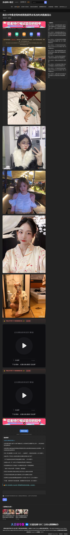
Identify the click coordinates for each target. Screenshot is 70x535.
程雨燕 (9, 17)
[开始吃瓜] (24, 35)
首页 (12, 6)
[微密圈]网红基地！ (43, 6)
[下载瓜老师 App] (28, 2)
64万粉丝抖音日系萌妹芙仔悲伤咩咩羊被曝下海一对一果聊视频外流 (57, 41)
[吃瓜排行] (9, 35)
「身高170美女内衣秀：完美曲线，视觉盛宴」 (15, 468)
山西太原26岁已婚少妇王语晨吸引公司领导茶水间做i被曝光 (57, 75)
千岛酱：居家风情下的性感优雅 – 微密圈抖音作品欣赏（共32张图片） (21, 480)
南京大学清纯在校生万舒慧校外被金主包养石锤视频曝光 (9, 517)
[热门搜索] (38, 35)
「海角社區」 (13, 39)
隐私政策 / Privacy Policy (53, 534)
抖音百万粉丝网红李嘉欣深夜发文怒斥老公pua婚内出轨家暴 (18, 471)
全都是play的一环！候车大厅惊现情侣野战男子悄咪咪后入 (18, 462)
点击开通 (28, 320)
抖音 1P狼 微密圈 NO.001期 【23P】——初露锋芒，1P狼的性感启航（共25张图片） (24, 453)
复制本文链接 (24, 431)
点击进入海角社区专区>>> (9, 440)
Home (5, 10)
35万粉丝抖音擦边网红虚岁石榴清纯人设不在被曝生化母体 (18, 474)
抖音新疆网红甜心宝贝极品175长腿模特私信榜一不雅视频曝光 (19, 465)
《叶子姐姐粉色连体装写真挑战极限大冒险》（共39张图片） (18, 459)
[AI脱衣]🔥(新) (17, 6)
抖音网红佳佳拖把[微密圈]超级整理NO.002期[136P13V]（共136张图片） (21, 477)
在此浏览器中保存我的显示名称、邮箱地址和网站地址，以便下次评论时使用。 (21, 495)
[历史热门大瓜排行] (25, 6)
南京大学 (5, 17)
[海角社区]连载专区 (34, 6)
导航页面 (65, 534)
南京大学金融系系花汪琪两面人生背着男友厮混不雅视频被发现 (22, 517)
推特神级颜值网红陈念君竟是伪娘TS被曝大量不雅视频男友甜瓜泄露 (57, 52)
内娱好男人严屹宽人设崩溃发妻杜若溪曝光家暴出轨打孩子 (18, 456)
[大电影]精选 (50, 6)
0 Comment (20, 28)
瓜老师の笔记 (8, 2)
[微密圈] (31, 35)
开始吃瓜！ (5, 28)
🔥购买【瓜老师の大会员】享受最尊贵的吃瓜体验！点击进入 (19, 485)
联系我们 (56, 6)
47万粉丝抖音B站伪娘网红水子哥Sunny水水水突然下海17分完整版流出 (57, 46)
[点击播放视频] (24, 345)
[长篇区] (17, 35)
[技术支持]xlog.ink (63, 6)
